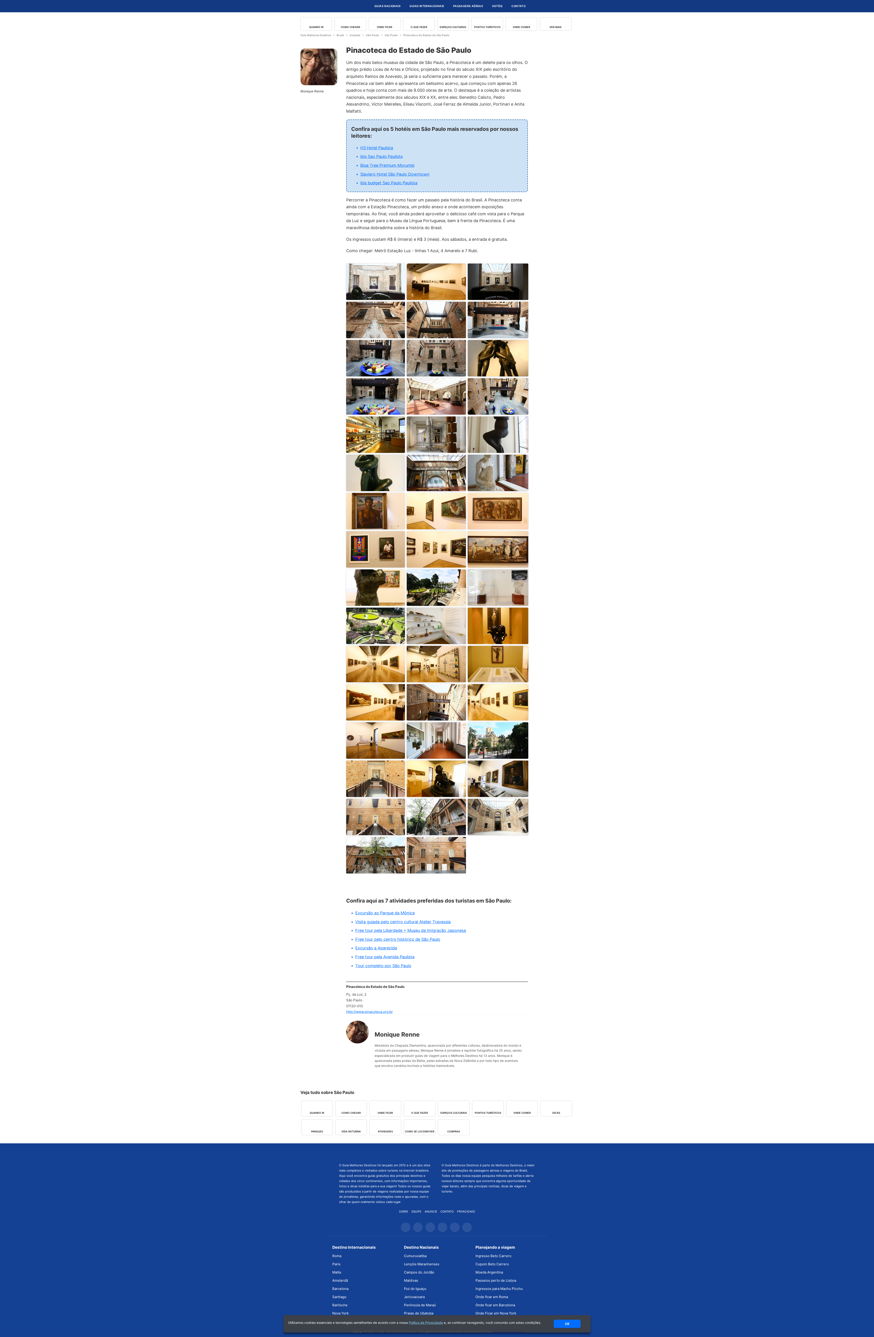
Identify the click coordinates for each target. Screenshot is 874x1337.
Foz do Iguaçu (415, 1288)
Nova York (340, 1313)
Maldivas (411, 1280)
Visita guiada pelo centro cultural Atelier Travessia (403, 921)
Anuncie (431, 1211)
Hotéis (497, 6)
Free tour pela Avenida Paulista (384, 956)
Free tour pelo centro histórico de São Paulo (397, 939)
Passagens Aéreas (468, 6)
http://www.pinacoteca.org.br (369, 1012)
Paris (336, 1264)
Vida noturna (351, 1131)
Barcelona (340, 1288)
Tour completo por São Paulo (383, 965)
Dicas (556, 1112)
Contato (518, 6)
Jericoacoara (414, 1297)
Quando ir (316, 27)
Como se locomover (419, 1131)
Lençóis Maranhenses (421, 1264)
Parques (317, 1131)
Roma (336, 1256)
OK (567, 1324)
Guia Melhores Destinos (343, 6)
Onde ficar (384, 27)
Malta (336, 1272)
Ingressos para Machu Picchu (499, 1288)
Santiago (339, 1297)
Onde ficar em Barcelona (495, 1305)
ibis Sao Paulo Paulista (381, 156)
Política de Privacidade (426, 1322)
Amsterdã (340, 1280)
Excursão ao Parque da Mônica (385, 913)
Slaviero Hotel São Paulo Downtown (394, 174)
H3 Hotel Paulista (376, 147)
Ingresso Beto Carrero (493, 1256)
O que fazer (419, 27)
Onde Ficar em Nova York (495, 1313)
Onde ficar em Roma (491, 1297)
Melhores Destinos (488, 1152)
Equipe (416, 1211)
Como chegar (350, 27)
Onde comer (521, 27)
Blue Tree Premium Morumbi (387, 165)
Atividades (385, 1131)
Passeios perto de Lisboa (495, 1280)
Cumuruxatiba (415, 1256)
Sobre (403, 1211)
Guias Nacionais (387, 6)
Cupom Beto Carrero (492, 1264)
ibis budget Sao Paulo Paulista (388, 182)
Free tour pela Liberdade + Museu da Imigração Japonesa (410, 930)
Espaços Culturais (453, 27)
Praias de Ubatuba (418, 1313)
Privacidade (466, 1211)
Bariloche (340, 1305)
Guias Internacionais (426, 6)
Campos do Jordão (419, 1272)
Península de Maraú (420, 1305)
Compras (453, 1131)
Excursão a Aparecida (376, 948)
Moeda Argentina (489, 1272)
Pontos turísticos (487, 27)
